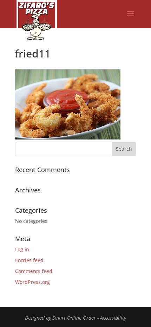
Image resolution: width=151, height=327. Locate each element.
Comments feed (33, 271)
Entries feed (29, 260)
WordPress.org (32, 282)
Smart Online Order (74, 317)
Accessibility (113, 317)
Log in (22, 249)
